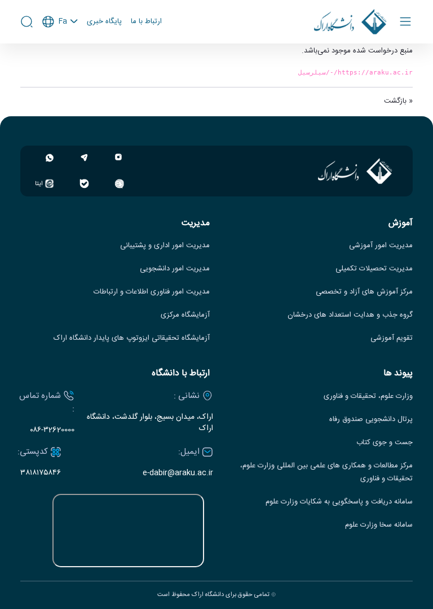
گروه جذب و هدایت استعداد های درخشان (350, 315)
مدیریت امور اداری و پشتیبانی (165, 246)
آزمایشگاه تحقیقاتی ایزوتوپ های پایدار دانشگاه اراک (132, 338)
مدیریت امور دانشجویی (175, 269)
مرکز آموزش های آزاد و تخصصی (364, 292)
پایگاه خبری (104, 22)
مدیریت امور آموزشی (381, 246)
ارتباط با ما (146, 22)
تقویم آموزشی (391, 338)
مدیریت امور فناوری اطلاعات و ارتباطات (152, 292)
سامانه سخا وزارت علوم (379, 525)
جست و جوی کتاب (384, 443)
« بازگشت (398, 101)
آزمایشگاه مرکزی (185, 315)
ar (60, 67)
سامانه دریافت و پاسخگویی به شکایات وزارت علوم (339, 502)
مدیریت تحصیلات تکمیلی (374, 269)
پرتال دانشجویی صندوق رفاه (371, 420)
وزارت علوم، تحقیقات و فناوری (368, 396)
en (60, 52)
